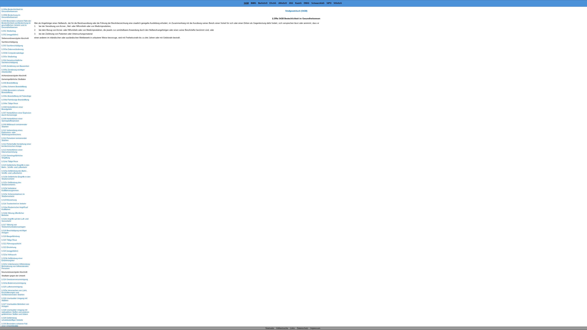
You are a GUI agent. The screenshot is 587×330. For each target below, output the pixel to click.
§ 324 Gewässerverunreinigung (15, 279)
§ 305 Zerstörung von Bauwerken (15, 66)
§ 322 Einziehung (9, 247)
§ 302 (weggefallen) (10, 35)
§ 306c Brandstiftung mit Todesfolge (16, 96)
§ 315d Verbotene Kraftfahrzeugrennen (10, 189)
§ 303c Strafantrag (9, 57)
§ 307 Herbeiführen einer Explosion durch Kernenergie (16, 114)
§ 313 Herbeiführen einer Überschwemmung (12, 151)
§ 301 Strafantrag (9, 31)
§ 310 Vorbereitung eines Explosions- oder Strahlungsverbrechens (12, 132)
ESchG (273, 3)
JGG (291, 3)
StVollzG (338, 3)
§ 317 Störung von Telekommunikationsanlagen (14, 226)
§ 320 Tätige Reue (9, 240)
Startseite (269, 328)
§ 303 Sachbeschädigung (12, 46)
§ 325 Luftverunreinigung (12, 287)
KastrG (298, 3)
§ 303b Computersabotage (13, 53)
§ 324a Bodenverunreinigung (14, 283)
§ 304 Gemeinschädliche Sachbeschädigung (12, 61)
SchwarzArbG (317, 3)
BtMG (253, 3)
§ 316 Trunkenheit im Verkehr (14, 204)
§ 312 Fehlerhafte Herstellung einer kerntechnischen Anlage (16, 145)
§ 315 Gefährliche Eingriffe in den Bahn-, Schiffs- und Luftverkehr (15, 166)
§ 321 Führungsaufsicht (11, 244)
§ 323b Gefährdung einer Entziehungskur (12, 259)
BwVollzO (262, 3)
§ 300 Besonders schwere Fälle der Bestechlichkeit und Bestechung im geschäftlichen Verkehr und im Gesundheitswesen (16, 24)
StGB (246, 3)
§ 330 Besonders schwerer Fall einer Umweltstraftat (14, 325)
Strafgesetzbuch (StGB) (296, 11)
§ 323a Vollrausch (9, 255)
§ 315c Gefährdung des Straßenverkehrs (11, 184)
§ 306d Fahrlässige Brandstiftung (15, 100)
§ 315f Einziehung (9, 200)
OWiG (306, 3)
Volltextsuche (282, 328)
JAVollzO (282, 3)
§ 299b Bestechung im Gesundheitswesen (11, 16)
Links (292, 328)
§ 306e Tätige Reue (10, 103)
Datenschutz (302, 328)
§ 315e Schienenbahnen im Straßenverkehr (13, 195)
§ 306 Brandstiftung (10, 83)
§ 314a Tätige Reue (10, 161)
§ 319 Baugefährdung (11, 236)
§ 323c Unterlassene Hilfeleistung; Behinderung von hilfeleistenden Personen (16, 266)
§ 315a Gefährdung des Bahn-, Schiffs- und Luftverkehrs (14, 172)
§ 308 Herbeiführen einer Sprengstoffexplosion (12, 120)
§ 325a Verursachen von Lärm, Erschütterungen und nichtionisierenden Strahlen (14, 292)
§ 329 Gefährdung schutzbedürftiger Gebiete (12, 319)
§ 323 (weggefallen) (10, 251)
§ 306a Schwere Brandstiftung (14, 87)
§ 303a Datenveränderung (13, 49)
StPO (329, 3)
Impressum (315, 328)
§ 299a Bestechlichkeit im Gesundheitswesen (12, 10)
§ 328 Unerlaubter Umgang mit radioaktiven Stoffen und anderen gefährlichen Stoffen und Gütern (15, 312)
